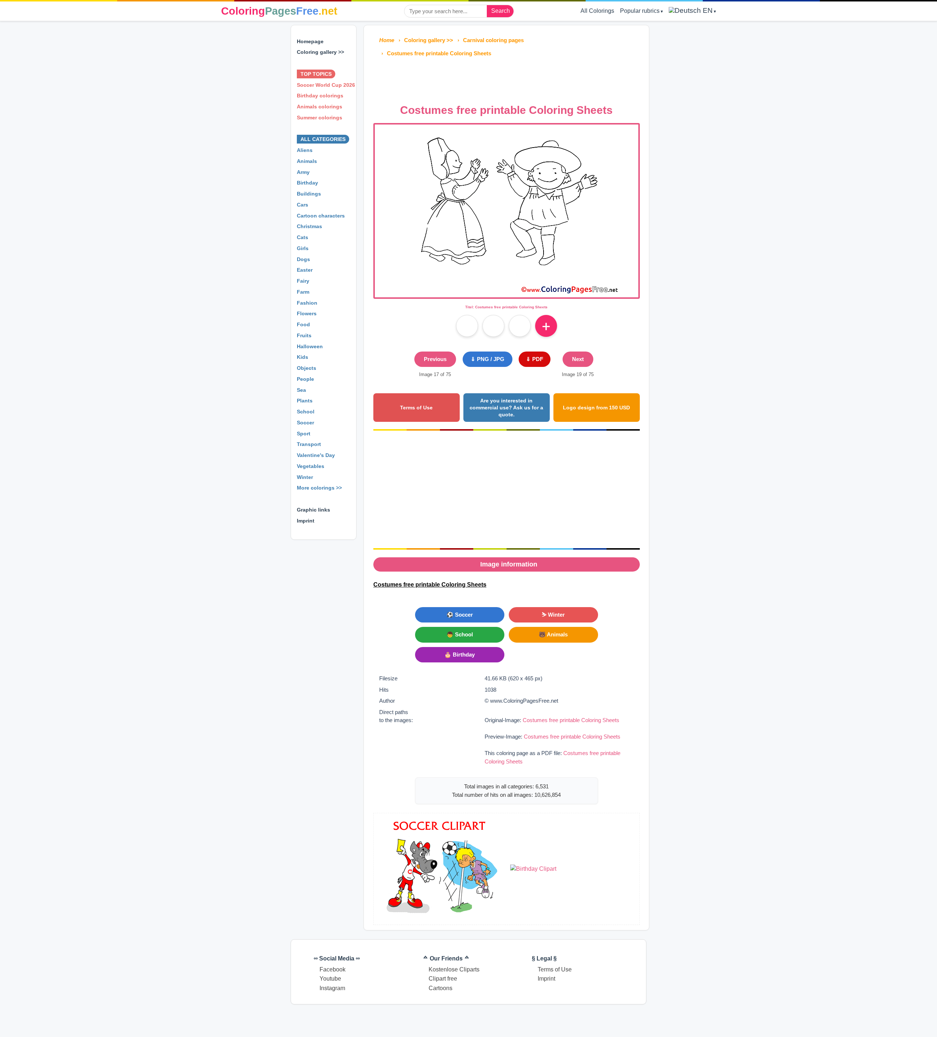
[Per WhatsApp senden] (520, 326)
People (305, 379)
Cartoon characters (321, 216)
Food (303, 324)
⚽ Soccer (460, 615)
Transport (309, 444)
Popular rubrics (640, 11)
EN (707, 10)
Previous (435, 359)
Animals (307, 161)
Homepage (310, 41)
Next (578, 359)
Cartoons (440, 988)
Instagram (332, 988)
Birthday (307, 183)
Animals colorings (319, 106)
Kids (302, 357)
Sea (301, 390)
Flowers (307, 313)
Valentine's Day (316, 455)
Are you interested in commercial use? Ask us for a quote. (506, 407)
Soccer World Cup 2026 (326, 85)
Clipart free (443, 978)
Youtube (330, 978)
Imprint (305, 521)
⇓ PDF (534, 359)
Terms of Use (416, 407)
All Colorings (597, 11)
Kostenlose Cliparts (454, 969)
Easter (305, 270)
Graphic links (313, 510)
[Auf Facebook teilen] (467, 326)
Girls (303, 248)
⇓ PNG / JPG (487, 359)
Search (500, 11)
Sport (303, 433)
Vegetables (310, 466)
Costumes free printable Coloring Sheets (571, 720)
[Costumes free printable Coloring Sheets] (506, 293)
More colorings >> (319, 488)
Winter (305, 477)
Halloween (310, 346)
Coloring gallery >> (320, 52)
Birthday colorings (320, 96)
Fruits (304, 335)
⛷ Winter (553, 615)
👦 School (460, 634)
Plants (305, 401)
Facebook (333, 969)
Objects (306, 368)
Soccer (305, 422)
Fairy (303, 281)
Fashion (307, 303)
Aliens (305, 150)
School (305, 412)
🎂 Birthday (459, 654)
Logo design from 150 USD (596, 407)
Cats (302, 237)
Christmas (309, 226)
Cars (302, 205)
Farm (303, 292)
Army (303, 172)
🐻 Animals (553, 634)
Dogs (303, 259)
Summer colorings (319, 117)
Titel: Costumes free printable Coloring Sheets (506, 307)
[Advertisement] (506, 78)
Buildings (309, 194)
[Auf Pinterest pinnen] (493, 326)
